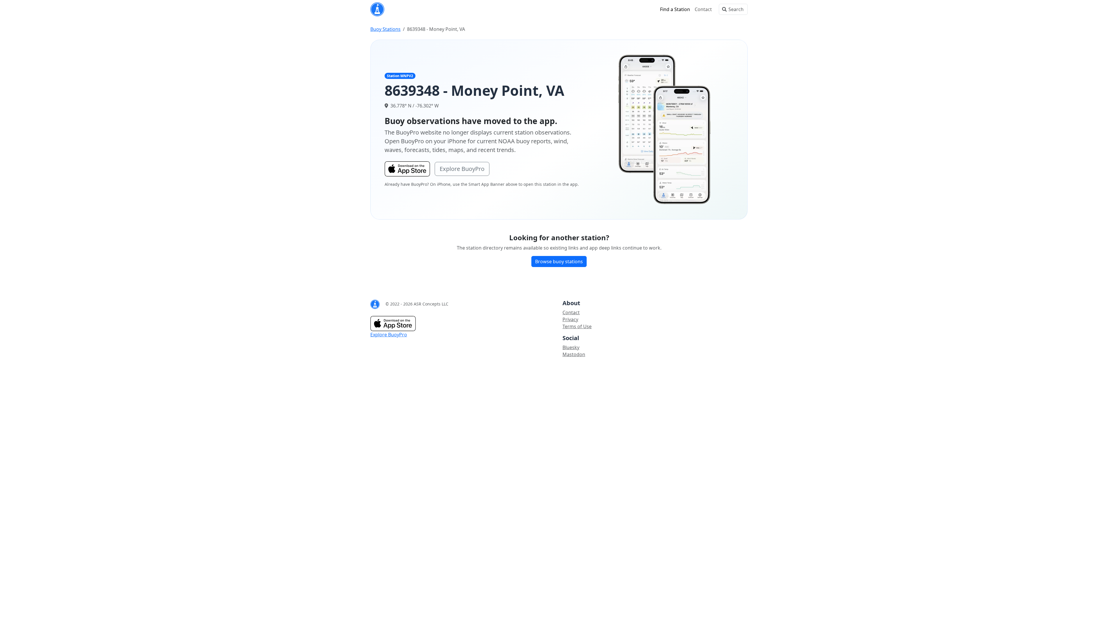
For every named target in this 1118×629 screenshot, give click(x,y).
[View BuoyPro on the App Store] (665, 129)
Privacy (570, 319)
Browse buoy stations (559, 261)
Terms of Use (577, 326)
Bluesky (570, 347)
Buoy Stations (385, 29)
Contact (703, 9)
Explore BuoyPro (462, 169)
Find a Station (675, 9)
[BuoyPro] (377, 9)
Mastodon (573, 354)
